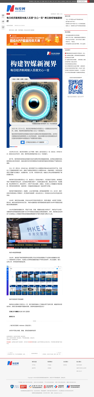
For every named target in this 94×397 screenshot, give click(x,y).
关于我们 (33, 364)
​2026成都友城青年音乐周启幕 (72, 35)
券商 (46, 1)
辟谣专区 (65, 364)
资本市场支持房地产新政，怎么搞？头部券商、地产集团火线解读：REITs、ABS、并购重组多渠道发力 (76, 68)
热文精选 (67, 32)
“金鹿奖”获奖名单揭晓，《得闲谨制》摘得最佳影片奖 (76, 59)
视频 (43, 1)
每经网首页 (31, 1)
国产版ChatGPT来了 (70, 21)
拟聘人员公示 (79, 371)
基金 (51, 1)
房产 (56, 1)
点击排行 (67, 50)
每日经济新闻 (79, 364)
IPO (48, 1)
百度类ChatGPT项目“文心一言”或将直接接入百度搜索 (76, 23)
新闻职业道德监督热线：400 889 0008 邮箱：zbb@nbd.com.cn (47, 393)
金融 (38, 1)
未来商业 (63, 1)
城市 (70, 1)
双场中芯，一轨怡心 (70, 41)
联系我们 (50, 361)
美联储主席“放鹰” (70, 57)
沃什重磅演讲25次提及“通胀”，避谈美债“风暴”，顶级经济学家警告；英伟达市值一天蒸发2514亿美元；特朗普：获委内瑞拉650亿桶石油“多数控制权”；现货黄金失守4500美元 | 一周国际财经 (76, 66)
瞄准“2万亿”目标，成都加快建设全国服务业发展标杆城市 (76, 37)
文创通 (67, 1)
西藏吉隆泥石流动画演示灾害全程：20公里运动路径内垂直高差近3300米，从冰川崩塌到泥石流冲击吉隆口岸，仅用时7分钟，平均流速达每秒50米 (76, 53)
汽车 (53, 1)
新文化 (59, 1)
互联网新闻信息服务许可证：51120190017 (31, 390)
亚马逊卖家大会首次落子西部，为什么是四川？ (75, 43)
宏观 (35, 1)
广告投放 (49, 364)
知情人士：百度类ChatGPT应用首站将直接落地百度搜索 (76, 25)
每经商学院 (74, 1)
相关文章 (67, 16)
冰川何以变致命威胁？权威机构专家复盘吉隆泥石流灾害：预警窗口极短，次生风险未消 (76, 72)
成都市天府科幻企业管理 (81, 368)
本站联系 (30, 342)
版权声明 (33, 368)
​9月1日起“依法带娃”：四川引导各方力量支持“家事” (76, 39)
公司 (40, 1)
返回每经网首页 (34, 353)
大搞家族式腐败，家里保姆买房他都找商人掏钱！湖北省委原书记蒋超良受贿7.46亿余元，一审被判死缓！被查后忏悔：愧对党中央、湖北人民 (76, 55)
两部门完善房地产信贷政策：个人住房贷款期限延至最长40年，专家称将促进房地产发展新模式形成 (76, 70)
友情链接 (49, 368)
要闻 (8, 13)
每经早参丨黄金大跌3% (71, 61)
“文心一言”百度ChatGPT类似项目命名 (74, 19)
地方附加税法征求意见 (71, 63)
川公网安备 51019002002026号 (66, 390)
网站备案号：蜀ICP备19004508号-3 (49, 390)
